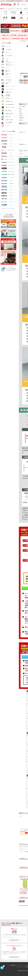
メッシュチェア (10, 8)
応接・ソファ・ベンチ (10, 86)
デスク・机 (5, 14)
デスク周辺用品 (21, 14)
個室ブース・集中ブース (8, 71)
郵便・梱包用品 (8, 110)
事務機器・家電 (8, 92)
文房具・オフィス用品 (10, 107)
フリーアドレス (13, 14)
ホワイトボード (8, 76)
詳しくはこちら (14, 940)
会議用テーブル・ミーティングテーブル (10, 65)
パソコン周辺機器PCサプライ (9, 123)
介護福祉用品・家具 (9, 101)
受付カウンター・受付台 (9, 83)
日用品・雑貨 (8, 116)
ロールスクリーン (19, 8)
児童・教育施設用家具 (10, 104)
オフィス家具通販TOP (12, 965)
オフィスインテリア (9, 89)
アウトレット (8, 125)
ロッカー (7, 58)
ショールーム (19, 965)
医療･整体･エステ (9, 98)
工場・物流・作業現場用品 (8, 95)
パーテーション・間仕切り (9, 74)
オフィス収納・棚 (9, 55)
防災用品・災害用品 (9, 119)
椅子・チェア (8, 52)
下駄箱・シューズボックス (9, 62)
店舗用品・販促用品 (9, 113)
